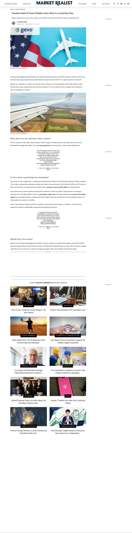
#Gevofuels (56, 219)
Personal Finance (11, 4)
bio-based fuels (44, 145)
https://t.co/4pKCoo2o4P (48, 165)
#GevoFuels (40, 163)
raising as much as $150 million (57, 187)
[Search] (114, 3)
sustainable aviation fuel (47, 194)
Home (12, 9)
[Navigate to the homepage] (54, 3)
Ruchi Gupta (23, 22)
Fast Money (82, 4)
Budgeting (27, 4)
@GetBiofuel (41, 214)
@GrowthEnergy (51, 160)
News (94, 4)
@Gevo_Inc (47, 152)
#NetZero (50, 220)
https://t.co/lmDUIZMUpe (48, 223)
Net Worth (106, 4)
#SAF (45, 220)
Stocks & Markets (20, 9)
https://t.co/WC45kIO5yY (52, 163)
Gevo (23, 77)
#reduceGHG (48, 162)
